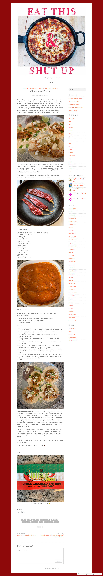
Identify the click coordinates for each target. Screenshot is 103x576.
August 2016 (72, 295)
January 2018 (72, 264)
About (51, 82)
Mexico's (34, 522)
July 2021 (71, 212)
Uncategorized (53, 88)
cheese (30, 519)
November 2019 (72, 236)
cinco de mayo (45, 519)
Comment (58, 561)
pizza (70, 143)
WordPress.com (73, 340)
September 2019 (73, 240)
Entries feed (72, 334)
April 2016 (71, 308)
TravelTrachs (76, 184)
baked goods (72, 118)
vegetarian (71, 168)
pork (70, 146)
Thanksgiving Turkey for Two (26, 534)
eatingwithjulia (76, 188)
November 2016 (72, 286)
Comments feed (73, 337)
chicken (25, 88)
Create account (72, 328)
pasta (70, 140)
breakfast (71, 127)
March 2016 (71, 311)
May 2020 (71, 227)
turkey (70, 161)
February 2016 (72, 314)
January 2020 (72, 233)
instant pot (26, 522)
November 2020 (73, 221)
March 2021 (71, 215)
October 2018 (72, 249)
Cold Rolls (83, 193)
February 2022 (72, 208)
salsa (41, 522)
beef (70, 124)
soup (70, 158)
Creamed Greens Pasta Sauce (76, 98)
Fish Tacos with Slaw (74, 101)
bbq (70, 121)
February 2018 (72, 261)
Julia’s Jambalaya (73, 110)
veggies (71, 171)
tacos (57, 522)
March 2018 (71, 258)
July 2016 (71, 299)
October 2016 (72, 289)
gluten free (33, 88)
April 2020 (71, 230)
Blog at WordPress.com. (51, 568)
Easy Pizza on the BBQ (74, 104)
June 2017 (71, 280)
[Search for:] (77, 89)
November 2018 (72, 246)
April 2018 (71, 255)
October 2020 (72, 224)
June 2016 (71, 302)
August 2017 (72, 274)
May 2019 (71, 243)
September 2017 (72, 271)
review (70, 149)
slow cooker (43, 88)
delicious (55, 519)
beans (24, 519)
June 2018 (71, 252)
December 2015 (72, 320)
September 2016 (73, 292)
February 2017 (72, 283)
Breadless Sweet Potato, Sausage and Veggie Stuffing (52, 535)
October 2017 (72, 268)
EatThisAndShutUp (43, 95)
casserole (71, 130)
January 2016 (72, 317)
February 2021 (72, 218)
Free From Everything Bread (76, 107)
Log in (70, 331)
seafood (71, 152)
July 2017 (71, 277)
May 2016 (71, 305)
